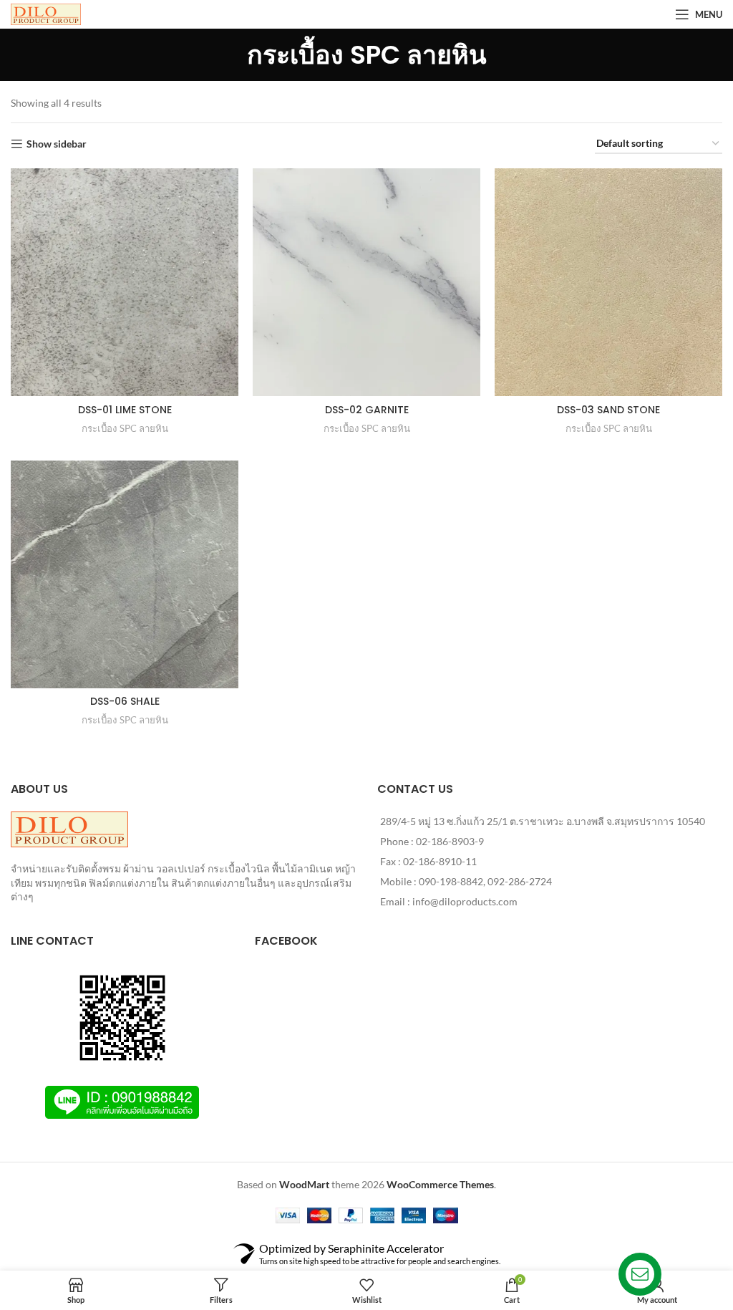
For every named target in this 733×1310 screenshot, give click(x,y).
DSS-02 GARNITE (367, 410)
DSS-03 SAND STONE (608, 410)
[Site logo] (46, 13)
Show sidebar (56, 144)
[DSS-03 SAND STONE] (608, 282)
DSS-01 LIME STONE (125, 410)
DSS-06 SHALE (125, 701)
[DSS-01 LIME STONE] (124, 282)
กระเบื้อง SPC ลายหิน (125, 428)
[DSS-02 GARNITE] (366, 282)
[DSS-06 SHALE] (124, 574)
